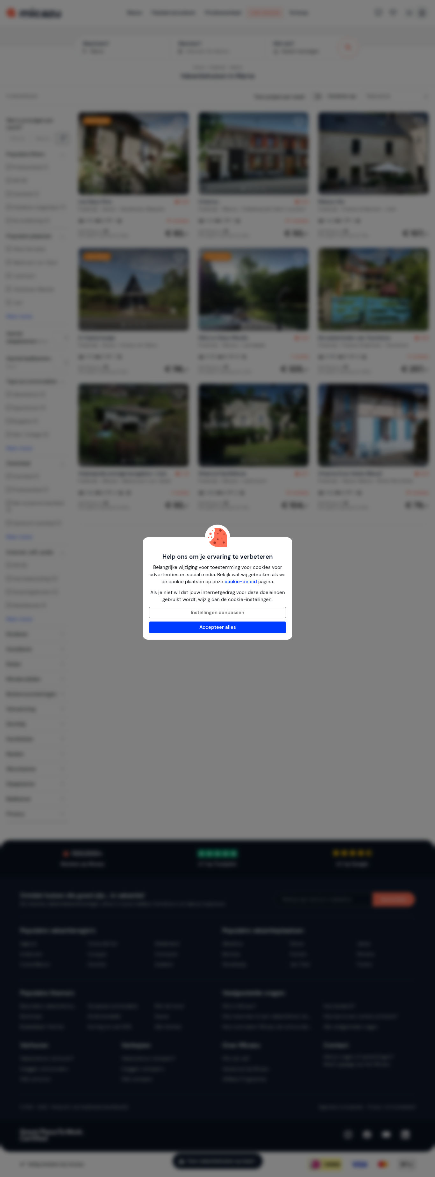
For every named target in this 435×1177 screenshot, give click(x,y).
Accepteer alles (217, 627)
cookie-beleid (241, 581)
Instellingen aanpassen (217, 612)
